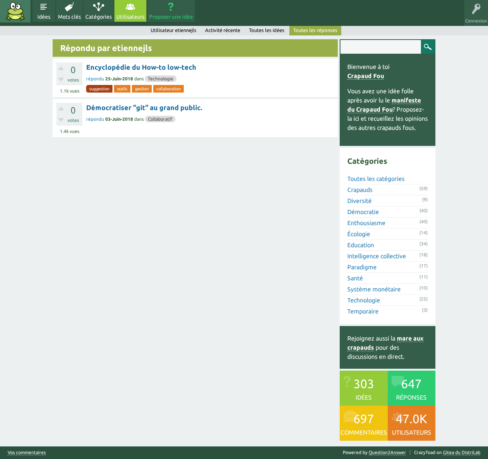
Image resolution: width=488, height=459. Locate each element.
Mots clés (69, 17)
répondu (95, 78)
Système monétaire (374, 289)
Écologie (358, 233)
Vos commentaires (27, 452)
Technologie (160, 78)
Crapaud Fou (365, 75)
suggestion (99, 88)
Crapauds (359, 189)
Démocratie (363, 211)
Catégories (98, 17)
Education (360, 244)
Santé (355, 278)
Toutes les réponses (315, 30)
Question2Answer (387, 452)
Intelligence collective (376, 256)
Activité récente (222, 30)
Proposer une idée (171, 17)
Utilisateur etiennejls (173, 30)
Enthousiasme (366, 222)
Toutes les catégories (376, 178)
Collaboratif (160, 119)
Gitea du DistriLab (461, 452)
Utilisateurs (130, 17)
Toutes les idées (266, 30)
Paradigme (362, 267)
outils (122, 88)
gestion (142, 88)
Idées (43, 17)
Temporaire (363, 311)
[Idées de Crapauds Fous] (15, 11)
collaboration (168, 88)
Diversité (359, 200)
